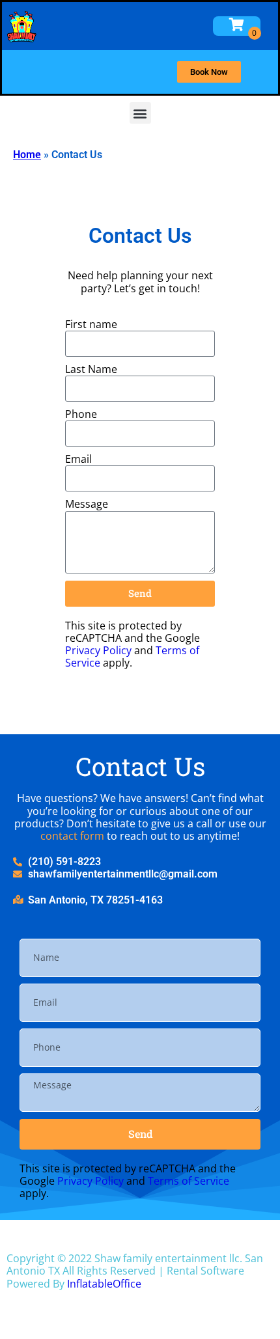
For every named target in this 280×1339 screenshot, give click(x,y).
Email (78, 459)
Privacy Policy (98, 650)
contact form (72, 836)
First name (91, 324)
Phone (81, 414)
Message (86, 504)
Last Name (91, 369)
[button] (140, 113)
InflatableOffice (104, 1284)
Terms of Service (188, 1181)
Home (27, 154)
